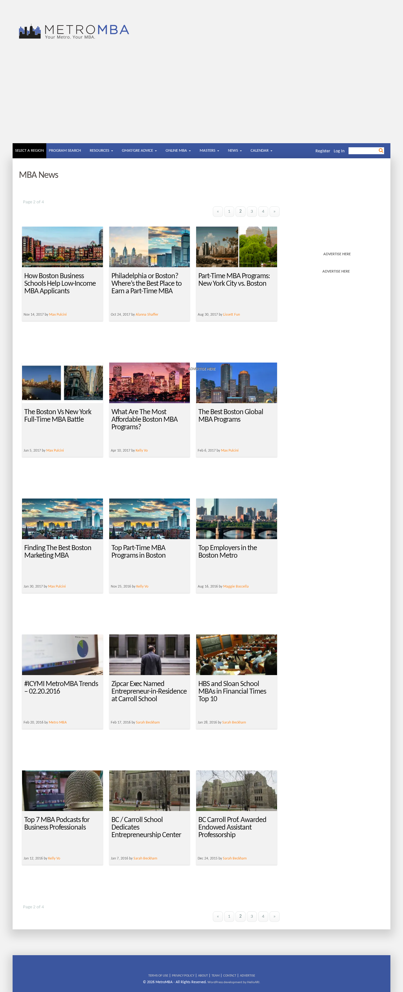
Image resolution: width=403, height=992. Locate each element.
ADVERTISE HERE (337, 254)
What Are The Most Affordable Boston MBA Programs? (144, 420)
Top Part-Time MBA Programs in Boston (138, 552)
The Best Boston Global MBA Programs (230, 416)
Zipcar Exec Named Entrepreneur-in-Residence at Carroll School (149, 691)
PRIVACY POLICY (183, 976)
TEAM (215, 976)
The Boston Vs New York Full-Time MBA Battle (57, 416)
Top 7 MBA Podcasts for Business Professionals (56, 823)
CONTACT (229, 976)
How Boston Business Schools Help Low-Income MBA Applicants (60, 284)
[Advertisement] (201, 96)
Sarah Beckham (148, 722)
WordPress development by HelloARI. (233, 982)
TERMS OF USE (158, 976)
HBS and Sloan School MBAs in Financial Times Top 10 (232, 691)
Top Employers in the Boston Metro (227, 552)
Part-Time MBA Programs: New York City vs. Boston (234, 280)
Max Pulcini (55, 451)
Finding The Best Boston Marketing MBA (57, 552)
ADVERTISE (247, 976)
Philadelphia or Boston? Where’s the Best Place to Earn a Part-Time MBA (146, 284)
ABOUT (203, 976)
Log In (339, 151)
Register (322, 151)
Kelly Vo (142, 451)
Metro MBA (58, 722)
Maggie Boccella (236, 587)
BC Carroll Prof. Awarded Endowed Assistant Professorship (232, 827)
